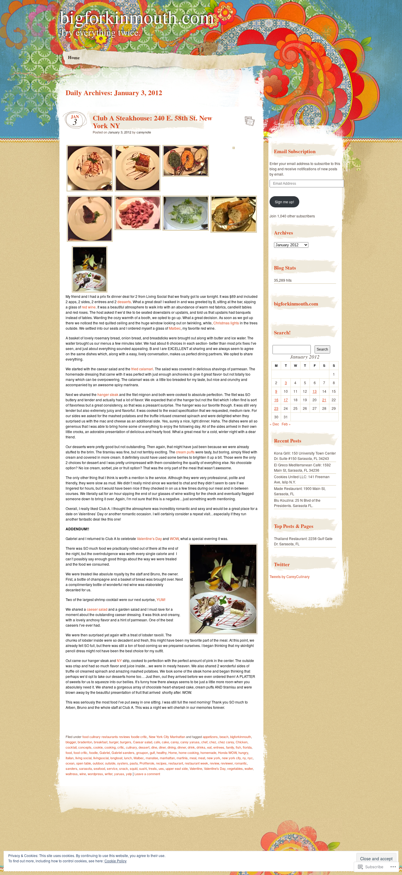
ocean (70, 763)
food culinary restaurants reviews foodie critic (114, 736)
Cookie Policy (115, 860)
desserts (124, 301)
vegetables (235, 768)
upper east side (177, 768)
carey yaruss (190, 741)
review (214, 763)
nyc (250, 757)
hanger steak (107, 394)
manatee (152, 757)
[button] (90, 169)
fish (238, 747)
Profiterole (146, 763)
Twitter (282, 564)
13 (315, 391)
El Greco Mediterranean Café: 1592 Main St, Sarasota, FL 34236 (302, 467)
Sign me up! (284, 201)
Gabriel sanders (123, 752)
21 (324, 399)
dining (171, 747)
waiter (249, 768)
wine (82, 773)
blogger (71, 741)
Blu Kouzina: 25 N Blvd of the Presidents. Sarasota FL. (297, 503)
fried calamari (142, 368)
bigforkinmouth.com (137, 16)
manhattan (167, 757)
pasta (134, 763)
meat (201, 757)
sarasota (85, 768)
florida (247, 747)
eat (209, 747)
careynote (144, 132)
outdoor (98, 763)
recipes (161, 763)
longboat (116, 757)
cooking (110, 747)
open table (83, 763)
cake (165, 741)
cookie (98, 747)
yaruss (119, 773)
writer (108, 773)
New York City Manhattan (167, 736)
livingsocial (101, 757)
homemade (208, 752)
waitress (72, 773)
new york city (231, 757)
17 (286, 399)
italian (70, 757)
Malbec (175, 328)
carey (175, 741)
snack (123, 768)
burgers (125, 741)
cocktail (71, 747)
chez (212, 741)
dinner (181, 747)
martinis (182, 757)
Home (73, 57)
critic (120, 747)
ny (244, 757)
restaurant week (196, 763)
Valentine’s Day (149, 538)
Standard (248, 119)
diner (162, 747)
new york (213, 757)
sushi (143, 768)
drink (191, 747)
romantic (241, 763)
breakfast (100, 741)
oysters (122, 763)
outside (110, 763)
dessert (144, 747)
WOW (174, 538)
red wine (89, 306)
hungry (243, 752)
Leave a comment (147, 773)
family (230, 747)
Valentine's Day (214, 768)
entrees (218, 747)
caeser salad (97, 609)
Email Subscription (294, 151)
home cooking (189, 752)
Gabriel (104, 752)
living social (83, 757)
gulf (152, 752)
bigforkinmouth (240, 736)
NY (119, 660)
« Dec (274, 423)
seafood (99, 768)
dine (154, 747)
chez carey (226, 741)
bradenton (85, 741)
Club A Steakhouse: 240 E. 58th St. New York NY (152, 122)
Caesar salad (142, 741)
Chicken (241, 741)
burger (113, 741)
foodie (93, 752)
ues (161, 768)
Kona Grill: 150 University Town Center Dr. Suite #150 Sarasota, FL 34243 (305, 455)
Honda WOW (227, 752)
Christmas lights (226, 322)
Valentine (196, 768)
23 (276, 408)
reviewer (227, 763)
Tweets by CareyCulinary (290, 576)
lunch (128, 757)
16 (276, 399)
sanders (71, 768)
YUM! (161, 599)
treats (153, 768)
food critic (80, 752)
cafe (157, 741)
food (69, 752)
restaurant (175, 763)
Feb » (286, 423)
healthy (162, 752)
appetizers (210, 736)
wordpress (95, 773)
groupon (142, 752)
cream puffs (185, 451)
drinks (201, 747)
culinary (131, 747)
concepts (85, 747)
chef (204, 741)
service (112, 768)
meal (193, 757)
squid (133, 768)
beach (224, 736)
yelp (129, 773)
